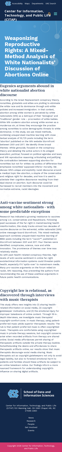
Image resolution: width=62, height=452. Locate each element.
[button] (50, 14)
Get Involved (31, 427)
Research (31, 421)
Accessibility (17, 3)
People (31, 424)
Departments (37, 3)
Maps (27, 3)
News (31, 418)
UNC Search (51, 3)
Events (31, 430)
